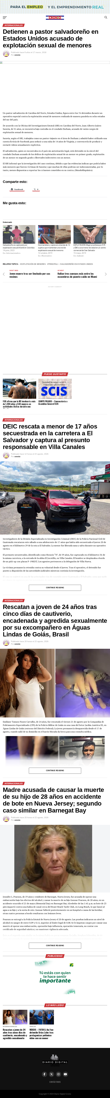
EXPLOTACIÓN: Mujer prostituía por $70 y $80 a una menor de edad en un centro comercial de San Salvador (90, 247)
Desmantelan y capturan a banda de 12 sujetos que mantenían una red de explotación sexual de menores (54, 247)
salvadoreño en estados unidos (77, 264)
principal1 (53, 264)
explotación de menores (33, 264)
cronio (17, 55)
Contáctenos (55, 1081)
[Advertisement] (55, 328)
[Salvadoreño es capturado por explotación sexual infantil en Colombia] (19, 234)
